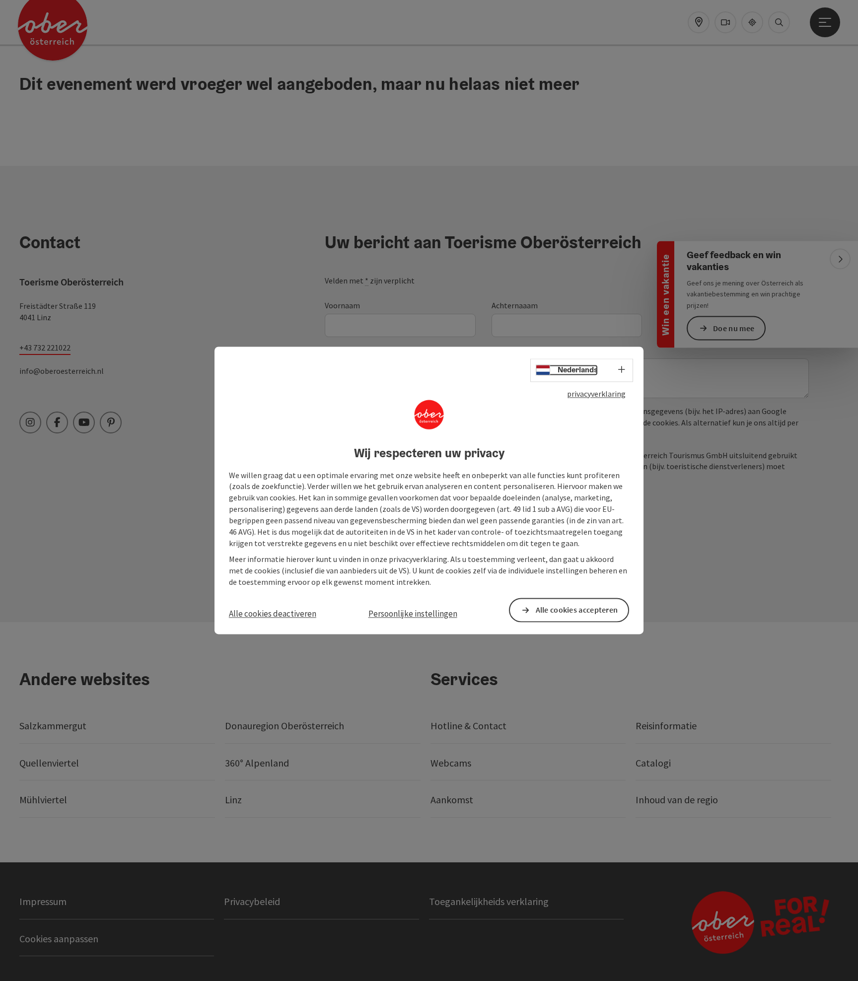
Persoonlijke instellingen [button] (412, 613)
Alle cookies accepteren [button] (577, 610)
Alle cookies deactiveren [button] (272, 613)
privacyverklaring (596, 394)
